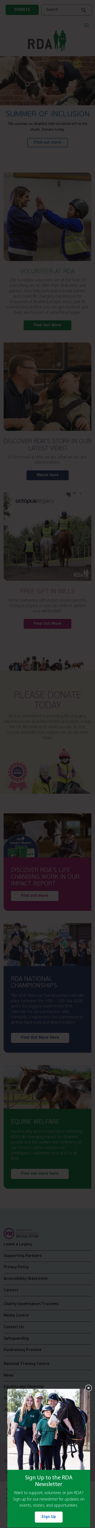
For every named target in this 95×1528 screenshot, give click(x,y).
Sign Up (48, 1517)
